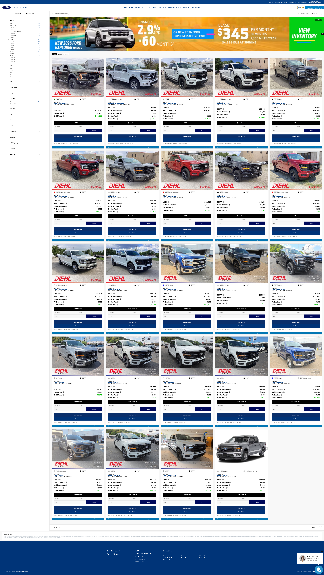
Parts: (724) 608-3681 (301, 2)
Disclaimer (318, 19)
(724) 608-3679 (314, 7)
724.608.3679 (98, 147)
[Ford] (6, 7)
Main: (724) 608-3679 (274, 2)
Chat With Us (78, 136)
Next (322, 34)
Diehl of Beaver (167, 333)
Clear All (54, 54)
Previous (51, 34)
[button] (102, 76)
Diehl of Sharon (58, 147)
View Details (78, 140)
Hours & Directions (314, 8)
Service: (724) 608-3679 (287, 2)
